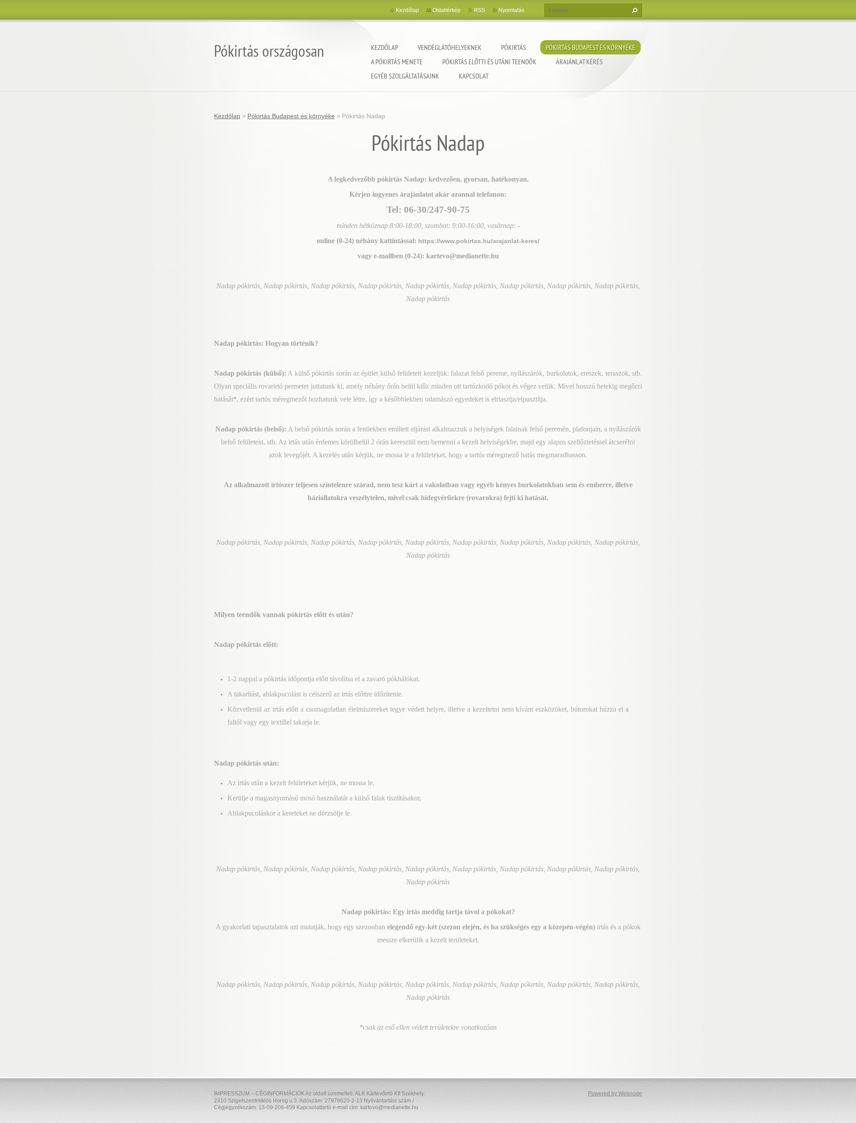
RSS (479, 10)
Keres (633, 10)
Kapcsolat (474, 75)
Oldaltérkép (446, 10)
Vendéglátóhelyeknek (450, 47)
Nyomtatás (511, 10)
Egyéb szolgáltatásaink (405, 75)
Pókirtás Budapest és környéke (590, 47)
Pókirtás (513, 47)
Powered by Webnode (615, 1093)
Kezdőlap (384, 47)
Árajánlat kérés (579, 61)
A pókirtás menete (397, 61)
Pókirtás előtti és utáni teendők (489, 61)
